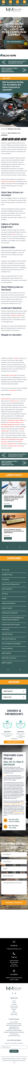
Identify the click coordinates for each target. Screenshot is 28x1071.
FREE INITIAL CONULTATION (14, 902)
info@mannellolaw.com (18, 812)
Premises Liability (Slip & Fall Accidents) (14, 1032)
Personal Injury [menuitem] (14, 1006)
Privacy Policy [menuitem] (14, 1014)
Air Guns (5, 594)
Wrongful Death (14, 1034)
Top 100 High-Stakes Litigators (15, 420)
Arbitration (5, 629)
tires (13, 234)
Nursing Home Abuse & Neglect (14, 1030)
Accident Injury (7, 575)
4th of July (5, 570)
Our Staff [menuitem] (14, 1004)
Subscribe (14, 1051)
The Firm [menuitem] (14, 1002)
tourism (16, 358)
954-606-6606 (14, 819)
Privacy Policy (6, 897)
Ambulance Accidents (10, 613)
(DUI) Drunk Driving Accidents (14, 1025)
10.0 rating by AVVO (7, 426)
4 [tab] (15, 738)
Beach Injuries (7, 663)
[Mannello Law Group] (14, 9)
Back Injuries (6, 653)
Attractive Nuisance (9, 639)
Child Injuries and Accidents (14, 1023)
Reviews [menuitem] (14, 1009)
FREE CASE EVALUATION (14, 42)
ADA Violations (7, 589)
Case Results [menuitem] (14, 1007)
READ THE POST (7, 506)
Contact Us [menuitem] (14, 1013)
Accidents (5, 579)
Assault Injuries (7, 634)
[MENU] (3, 1)
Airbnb (4, 599)
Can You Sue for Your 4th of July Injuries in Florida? (17, 62)
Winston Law (14, 401)
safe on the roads (11, 375)
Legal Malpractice (14, 1027)
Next (19, 547)
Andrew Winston (6, 399)
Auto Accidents (12, 133)
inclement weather (16, 315)
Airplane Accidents (8, 603)
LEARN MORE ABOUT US (14, 742)
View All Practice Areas (14, 1035)
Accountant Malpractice (10, 584)
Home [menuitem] (14, 1001)
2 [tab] (12, 738)
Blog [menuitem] (14, 1011)
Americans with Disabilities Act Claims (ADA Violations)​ (13, 619)
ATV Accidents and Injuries (11, 644)
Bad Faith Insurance (9, 658)
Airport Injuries (7, 608)
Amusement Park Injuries (11, 625)
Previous (7, 547)
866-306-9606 (13, 826)
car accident (12, 390)
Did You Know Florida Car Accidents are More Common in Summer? (13, 86)
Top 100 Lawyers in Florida (15, 446)
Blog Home (9, 55)
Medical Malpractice (14, 1029)
